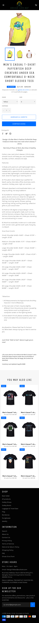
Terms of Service (8, 544)
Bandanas (5, 515)
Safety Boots (6, 505)
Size (21, 97)
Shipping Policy (7, 550)
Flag (3, 512)
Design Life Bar (11, 613)
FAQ (3, 553)
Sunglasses (6, 518)
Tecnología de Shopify (22, 613)
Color (4, 97)
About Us (5, 534)
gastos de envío (23, 90)
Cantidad (5, 106)
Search (4, 531)
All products (6, 499)
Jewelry (4, 521)
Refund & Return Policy (10, 547)
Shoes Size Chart (8, 556)
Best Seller (6, 496)
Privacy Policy (7, 541)
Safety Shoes (6, 502)
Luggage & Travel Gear (10, 508)
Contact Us (6, 537)
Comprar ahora (19, 124)
